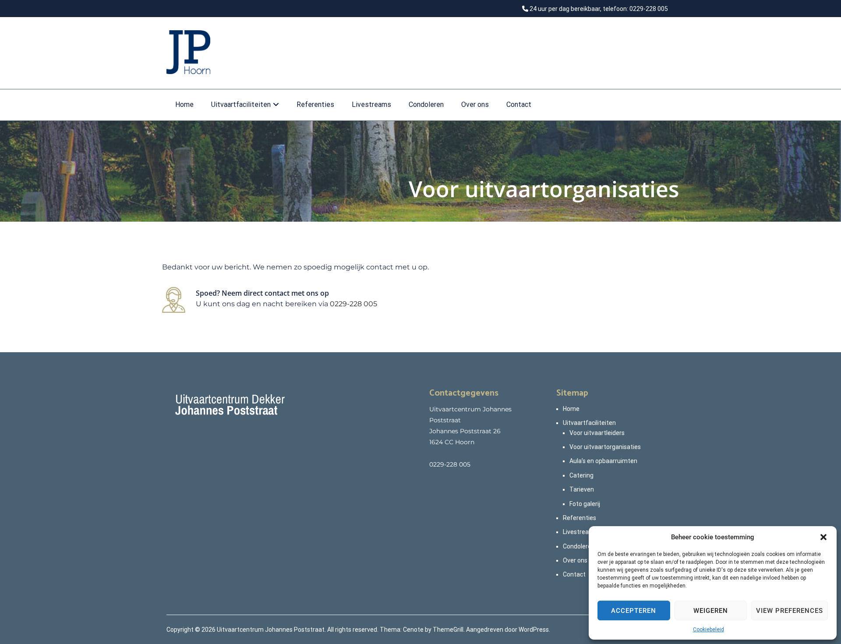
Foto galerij (584, 503)
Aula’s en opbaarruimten (603, 460)
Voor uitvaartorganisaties (605, 446)
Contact (518, 104)
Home (184, 104)
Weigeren (710, 611)
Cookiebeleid (708, 629)
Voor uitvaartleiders (597, 432)
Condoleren (426, 104)
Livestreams (371, 104)
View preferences (789, 611)
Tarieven (581, 489)
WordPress (534, 629)
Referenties (315, 104)
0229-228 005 (353, 304)
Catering (581, 475)
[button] (823, 537)
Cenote (413, 629)
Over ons (475, 104)
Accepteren (633, 611)
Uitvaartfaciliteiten (241, 104)
